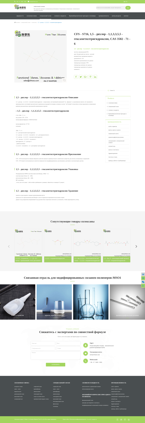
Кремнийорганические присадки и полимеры (82, 16)
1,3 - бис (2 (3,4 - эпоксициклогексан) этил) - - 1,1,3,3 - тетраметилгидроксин (87, 259)
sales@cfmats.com (34, 1)
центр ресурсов (116, 16)
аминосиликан (37, 391)
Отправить (56, 364)
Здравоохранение (112, 153)
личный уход (111, 146)
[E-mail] (143, 274)
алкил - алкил (17, 389)
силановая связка (32, 16)
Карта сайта (66, 419)
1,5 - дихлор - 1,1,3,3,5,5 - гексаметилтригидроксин (50, 22)
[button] (136, 246)
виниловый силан (18, 396)
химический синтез (113, 133)
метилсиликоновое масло (88, 389)
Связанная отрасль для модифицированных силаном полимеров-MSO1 (72, 277)
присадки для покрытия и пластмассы (90, 402)
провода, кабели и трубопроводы (117, 160)
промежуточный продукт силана (41, 399)
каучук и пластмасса (113, 149)
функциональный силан (87, 400)
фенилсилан (56, 404)
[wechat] (143, 282)
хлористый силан (38, 386)
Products (111, 98)
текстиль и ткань (112, 157)
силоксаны (34, 22)
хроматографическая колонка (116, 137)
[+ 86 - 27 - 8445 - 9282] (143, 278)
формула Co (20, 16)
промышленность (104, 16)
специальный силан (45, 16)
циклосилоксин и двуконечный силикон (91, 386)
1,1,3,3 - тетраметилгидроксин (55, 258)
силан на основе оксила (39, 396)
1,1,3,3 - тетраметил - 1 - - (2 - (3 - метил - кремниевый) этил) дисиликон (28, 259)
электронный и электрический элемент (116, 141)
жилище (18, 22)
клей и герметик (112, 126)
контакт (126, 16)
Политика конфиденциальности (78, 419)
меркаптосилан (17, 391)
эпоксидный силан (38, 394)
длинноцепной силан (19, 394)
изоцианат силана (18, 386)
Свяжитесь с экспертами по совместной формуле (72, 332)
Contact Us (112, 90)
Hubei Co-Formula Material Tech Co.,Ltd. (35, 419)
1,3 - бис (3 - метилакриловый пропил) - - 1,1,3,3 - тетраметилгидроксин (116, 259)
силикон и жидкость (60, 16)
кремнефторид (37, 389)
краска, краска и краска (114, 130)
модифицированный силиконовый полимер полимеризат (95, 405)
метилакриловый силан (58, 401)
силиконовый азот (18, 399)
